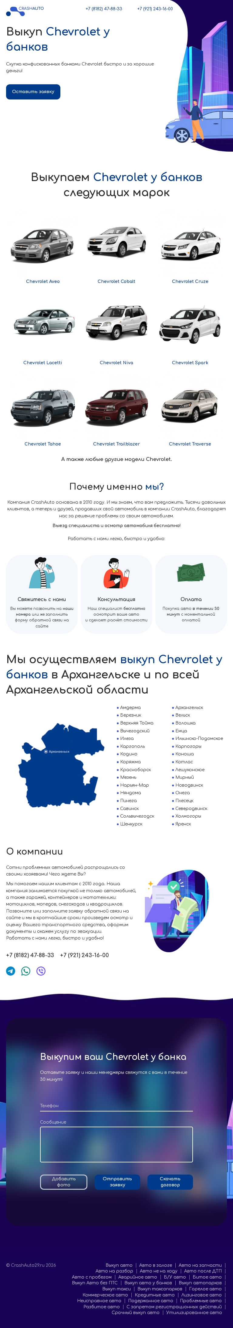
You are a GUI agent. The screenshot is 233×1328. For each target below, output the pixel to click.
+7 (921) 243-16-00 (155, 9)
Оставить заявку (33, 91)
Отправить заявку (117, 1182)
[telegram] (10, 971)
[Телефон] (116, 1106)
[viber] (41, 971)
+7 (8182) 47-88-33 (104, 9)
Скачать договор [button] (170, 1182)
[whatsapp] (25, 971)
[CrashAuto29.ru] (25, 11)
